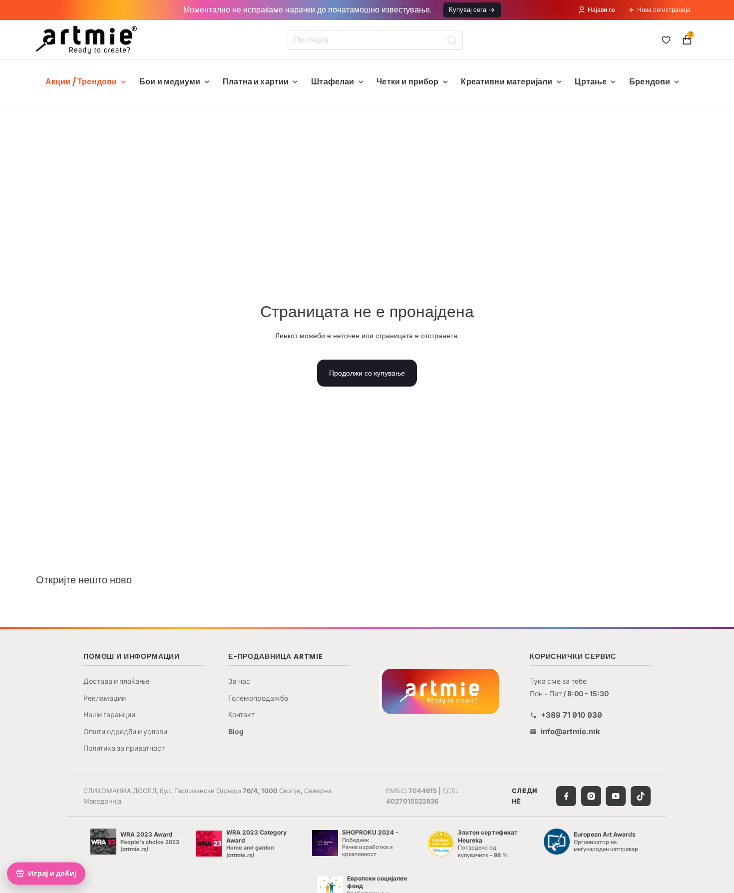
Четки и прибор (407, 81)
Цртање (591, 81)
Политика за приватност (124, 748)
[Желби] (666, 40)
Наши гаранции (109, 714)
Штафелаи (332, 81)
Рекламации (104, 698)
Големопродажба (258, 698)
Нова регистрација (664, 9)
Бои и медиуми (169, 81)
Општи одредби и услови (125, 731)
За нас (239, 681)
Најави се (601, 9)
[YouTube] (616, 796)
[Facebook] (566, 796)
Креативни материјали (506, 81)
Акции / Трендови (81, 81)
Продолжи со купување (367, 373)
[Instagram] (591, 796)
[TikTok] (641, 796)
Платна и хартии (256, 81)
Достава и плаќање (116, 681)
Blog (236, 731)
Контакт (241, 714)
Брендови (649, 81)
